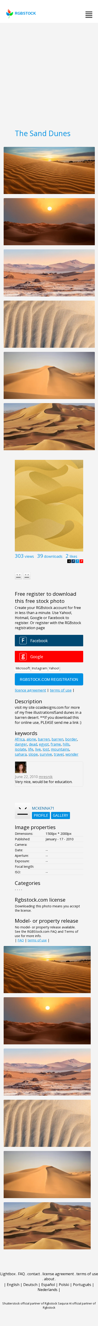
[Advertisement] (49, 74)
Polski (64, 1284)
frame (56, 744)
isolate (20, 749)
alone (31, 739)
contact (33, 1273)
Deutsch (30, 1284)
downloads (53, 556)
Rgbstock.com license (40, 899)
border (71, 739)
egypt (44, 744)
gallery (60, 815)
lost (46, 749)
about (49, 1278)
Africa (20, 739)
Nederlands (47, 1289)
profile (41, 815)
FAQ (21, 940)
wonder (71, 754)
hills (66, 744)
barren (44, 739)
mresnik (46, 776)
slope (33, 754)
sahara (21, 754)
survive (46, 754)
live (38, 749)
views (29, 556)
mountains (60, 749)
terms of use (37, 940)
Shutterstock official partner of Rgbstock (29, 1303)
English (13, 1284)
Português (82, 1284)
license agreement (58, 1273)
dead (33, 744)
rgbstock (25, 13)
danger (21, 744)
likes (73, 556)
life (30, 749)
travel (59, 754)
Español (48, 1284)
